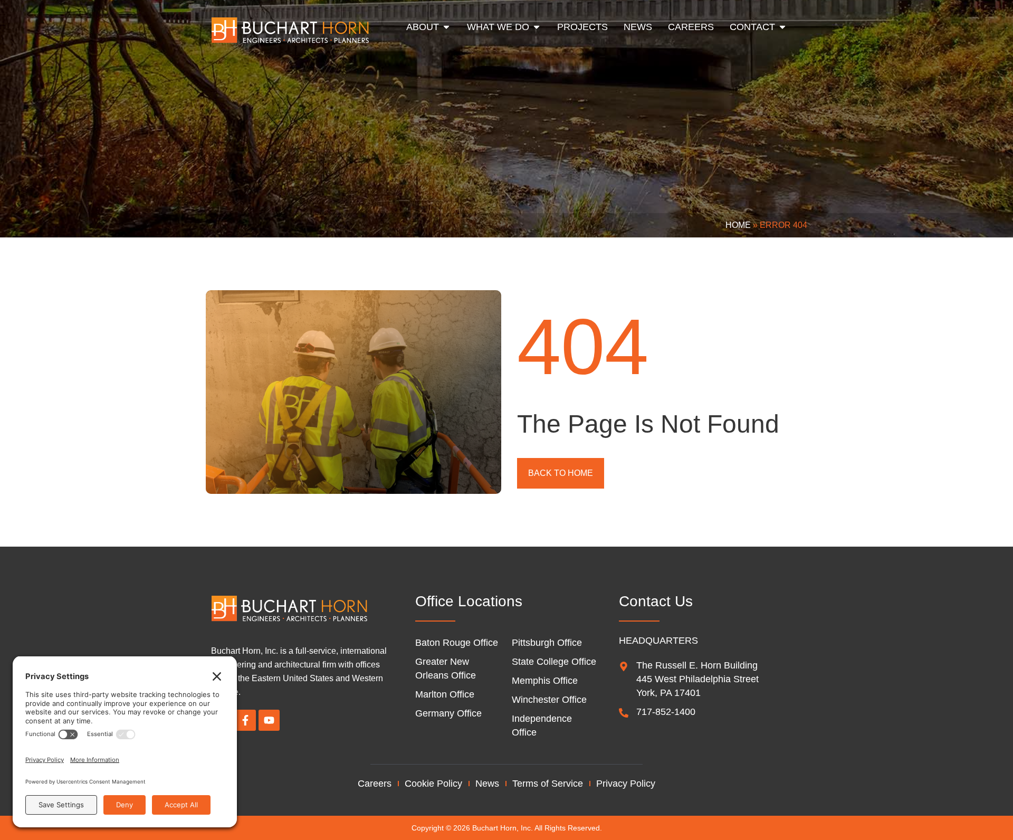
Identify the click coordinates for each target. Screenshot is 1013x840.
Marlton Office (444, 694)
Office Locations (468, 601)
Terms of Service (547, 783)
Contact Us (656, 601)
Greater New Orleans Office (445, 668)
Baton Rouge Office (456, 642)
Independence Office (542, 725)
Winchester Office (549, 699)
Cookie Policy (433, 783)
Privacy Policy (625, 783)
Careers (374, 783)
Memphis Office (545, 680)
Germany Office (448, 713)
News (487, 783)
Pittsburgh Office (547, 642)
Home (738, 225)
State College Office (554, 661)
